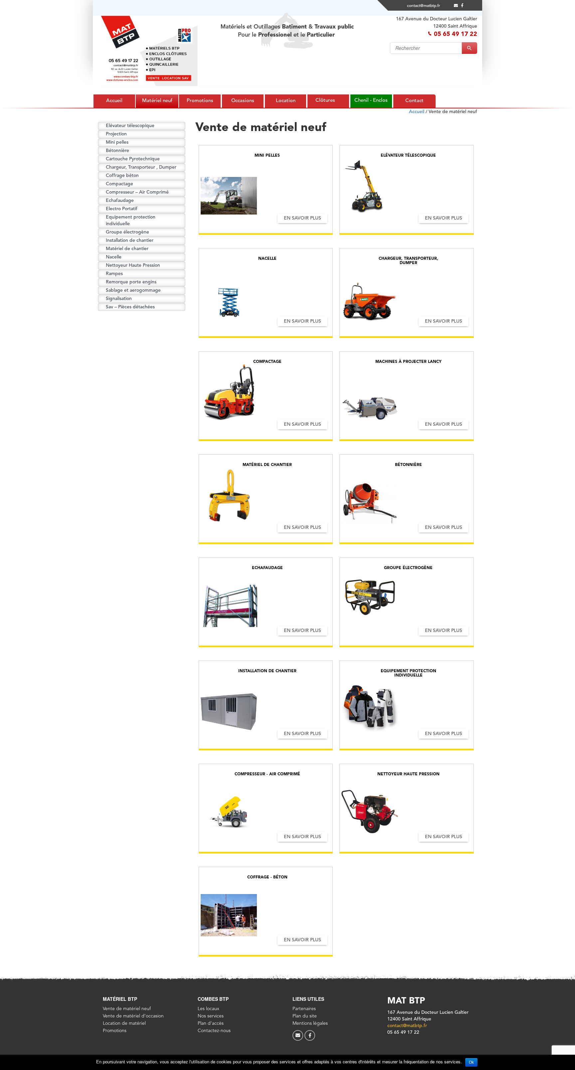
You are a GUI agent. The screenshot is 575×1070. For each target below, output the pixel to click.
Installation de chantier (129, 240)
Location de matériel (124, 1023)
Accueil (114, 100)
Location (285, 100)
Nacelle (113, 257)
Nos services (211, 1016)
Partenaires (304, 1008)
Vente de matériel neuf (127, 1008)
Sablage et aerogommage (133, 290)
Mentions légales (310, 1023)
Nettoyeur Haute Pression (133, 265)
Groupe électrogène (127, 232)
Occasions (242, 100)
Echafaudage (120, 200)
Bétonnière (117, 150)
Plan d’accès (211, 1023)
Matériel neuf (157, 100)
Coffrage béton (122, 175)
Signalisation (119, 298)
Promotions (200, 100)
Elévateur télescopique (130, 125)
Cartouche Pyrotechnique (133, 159)
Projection (116, 134)
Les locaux (208, 1008)
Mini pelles (117, 142)
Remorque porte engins (131, 282)
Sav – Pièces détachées (130, 307)
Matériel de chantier (127, 248)
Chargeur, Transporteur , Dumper (141, 167)
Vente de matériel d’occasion (133, 1016)
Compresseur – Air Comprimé (137, 192)
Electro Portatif (121, 209)
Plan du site (304, 1016)
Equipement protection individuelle (130, 220)
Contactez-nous (214, 1030)
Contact (414, 100)
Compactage (119, 184)
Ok (471, 1062)
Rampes (114, 273)
